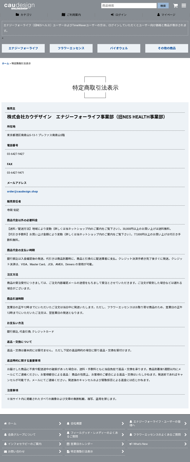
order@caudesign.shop (22, 191)
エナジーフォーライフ (23, 48)
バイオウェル (119, 48)
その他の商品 (167, 48)
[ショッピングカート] (174, 5)
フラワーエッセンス (71, 48)
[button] (183, 5)
